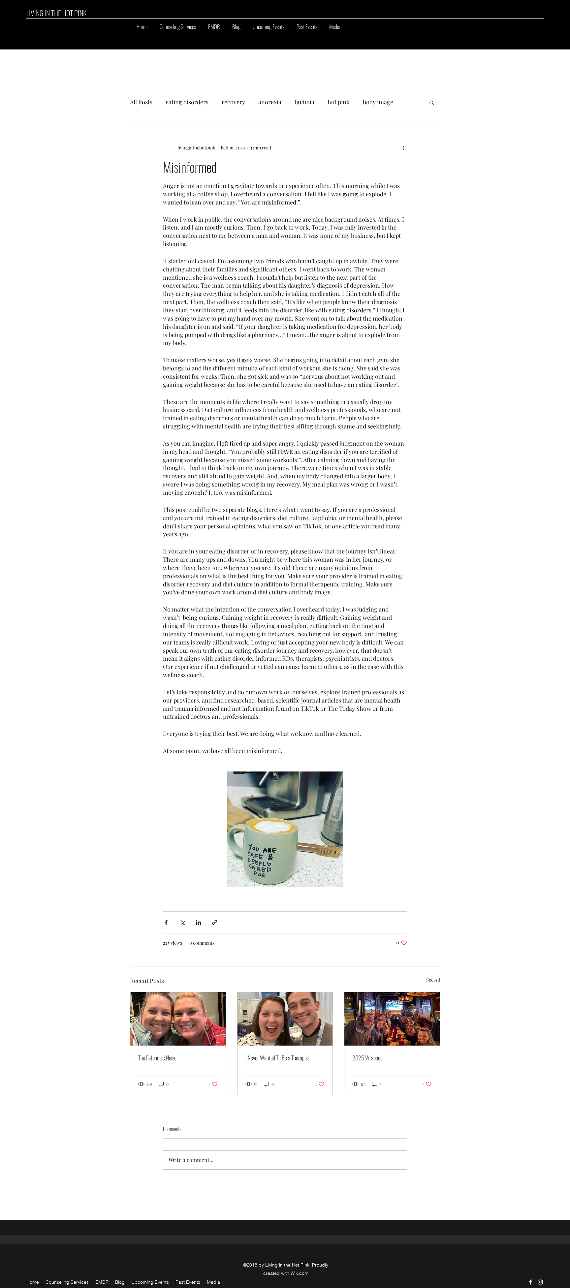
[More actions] (403, 147)
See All (433, 980)
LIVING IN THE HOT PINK (56, 13)
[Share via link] (214, 922)
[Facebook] (530, 1282)
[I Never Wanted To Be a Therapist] (285, 1019)
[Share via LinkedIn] (198, 922)
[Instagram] (540, 1282)
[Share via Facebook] (166, 922)
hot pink (339, 102)
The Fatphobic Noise (157, 1057)
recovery (233, 102)
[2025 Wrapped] (392, 1019)
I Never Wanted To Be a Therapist (277, 1057)
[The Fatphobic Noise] (178, 1019)
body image (378, 102)
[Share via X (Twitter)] (182, 922)
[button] (268, 26)
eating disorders (187, 102)
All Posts (141, 102)
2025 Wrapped (367, 1057)
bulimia (304, 102)
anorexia (269, 102)
